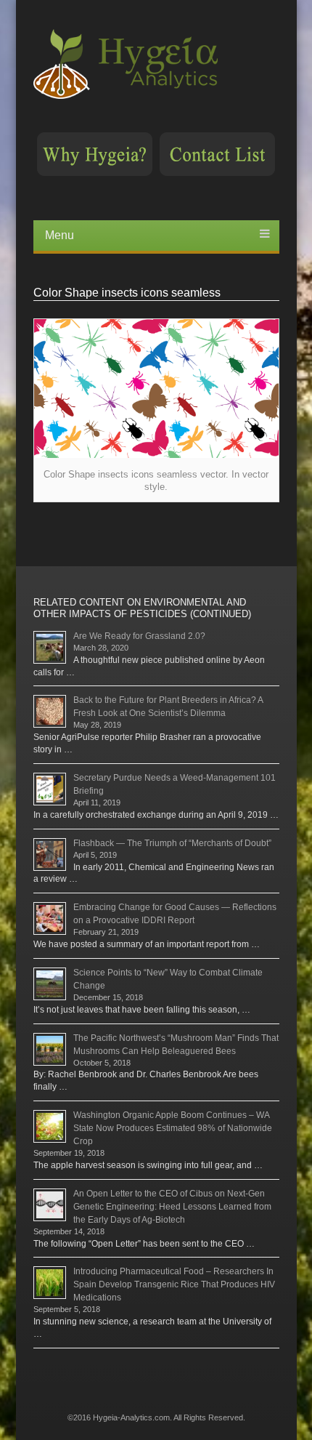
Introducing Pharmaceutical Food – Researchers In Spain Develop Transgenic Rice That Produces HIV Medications (174, 1284)
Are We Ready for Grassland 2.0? (139, 636)
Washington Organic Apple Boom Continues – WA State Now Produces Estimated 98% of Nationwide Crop (172, 1128)
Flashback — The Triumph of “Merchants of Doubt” (172, 843)
